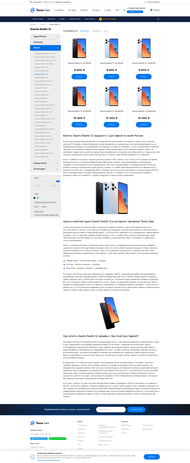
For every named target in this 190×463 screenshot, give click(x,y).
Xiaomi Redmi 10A (42, 95)
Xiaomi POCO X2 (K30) (44, 64)
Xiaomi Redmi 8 (41, 115)
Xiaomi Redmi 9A (41, 102)
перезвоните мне (135, 11)
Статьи (80, 448)
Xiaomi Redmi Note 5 (43, 136)
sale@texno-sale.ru (37, 447)
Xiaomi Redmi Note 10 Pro (45, 60)
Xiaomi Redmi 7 (41, 126)
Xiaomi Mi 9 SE (41, 88)
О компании (59, 10)
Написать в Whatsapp (58, 438)
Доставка (72, 10)
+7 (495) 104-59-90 (40, 434)
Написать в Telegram (39, 438)
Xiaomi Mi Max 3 (41, 91)
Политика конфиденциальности (48, 460)
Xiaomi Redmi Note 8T (44, 112)
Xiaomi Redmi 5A (41, 150)
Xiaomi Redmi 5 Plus (43, 143)
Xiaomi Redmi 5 (41, 146)
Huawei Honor (74, 19)
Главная (33, 24)
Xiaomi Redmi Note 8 (43, 109)
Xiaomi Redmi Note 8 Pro (45, 105)
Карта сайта (103, 444)
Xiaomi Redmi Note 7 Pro (45, 119)
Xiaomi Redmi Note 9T (44, 81)
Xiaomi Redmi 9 (41, 98)
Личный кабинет (153, 2)
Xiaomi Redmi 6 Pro (42, 132)
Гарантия (84, 10)
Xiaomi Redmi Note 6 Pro (45, 129)
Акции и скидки (109, 19)
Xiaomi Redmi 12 (41, 74)
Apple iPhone (38, 19)
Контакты (96, 10)
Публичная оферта (105, 437)
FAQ (117, 10)
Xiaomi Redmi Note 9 (43, 84)
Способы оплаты (105, 441)
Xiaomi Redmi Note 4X (44, 153)
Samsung (51, 19)
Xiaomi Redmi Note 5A (44, 139)
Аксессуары (89, 19)
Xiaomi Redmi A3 (41, 78)
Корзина (155, 10)
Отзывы (108, 10)
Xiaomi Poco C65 (41, 67)
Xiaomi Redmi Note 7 (43, 122)
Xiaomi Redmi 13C (42, 71)
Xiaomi (61, 19)
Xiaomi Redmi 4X (41, 157)
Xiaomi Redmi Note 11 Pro (45, 57)
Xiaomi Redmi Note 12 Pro (45, 54)
